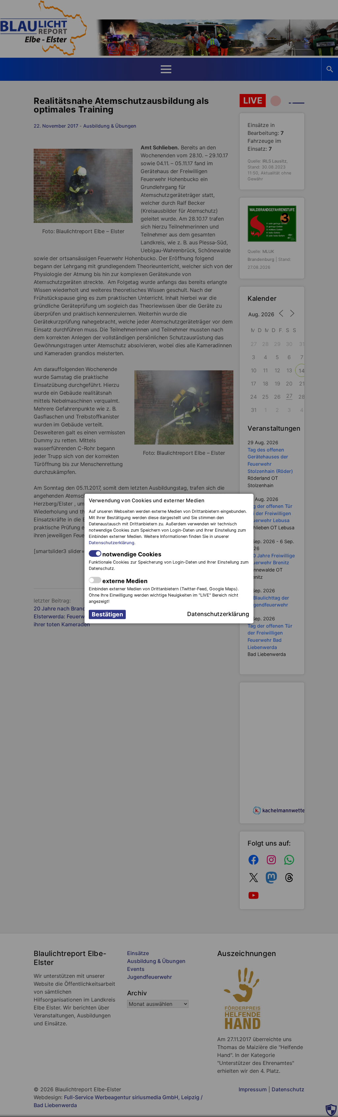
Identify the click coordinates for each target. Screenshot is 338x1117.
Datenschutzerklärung (111, 543)
